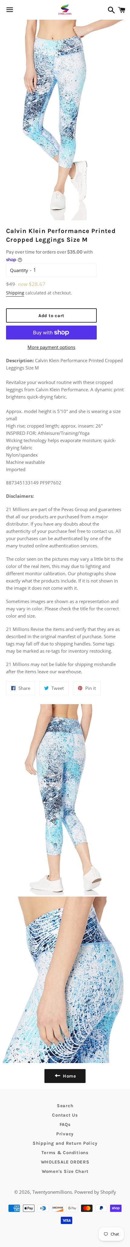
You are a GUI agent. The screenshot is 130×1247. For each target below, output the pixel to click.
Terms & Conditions (65, 1152)
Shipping (15, 293)
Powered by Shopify (95, 1192)
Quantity (19, 270)
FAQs (65, 1124)
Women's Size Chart (65, 1171)
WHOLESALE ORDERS (65, 1162)
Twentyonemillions (52, 1192)
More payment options (51, 347)
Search (65, 1105)
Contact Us (65, 1115)
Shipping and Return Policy (65, 1143)
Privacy (65, 1134)
